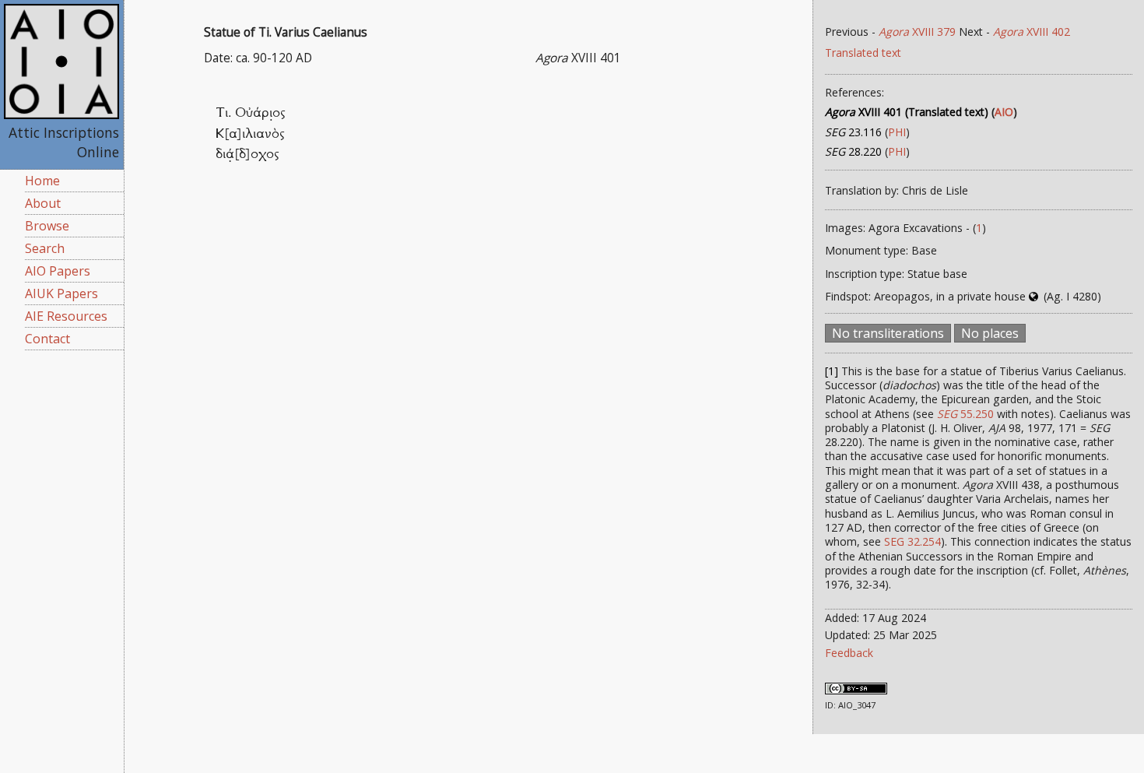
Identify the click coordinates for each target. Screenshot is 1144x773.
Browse (47, 225)
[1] (831, 371)
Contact (47, 338)
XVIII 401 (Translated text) (906, 111)
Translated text (863, 52)
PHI (897, 132)
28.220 (853, 151)
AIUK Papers (61, 293)
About (43, 203)
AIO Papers (57, 270)
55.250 (965, 413)
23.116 (853, 132)
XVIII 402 (1031, 31)
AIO (1004, 111)
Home (42, 180)
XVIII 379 (917, 31)
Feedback (849, 652)
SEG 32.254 (912, 541)
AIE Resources (66, 316)
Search (45, 248)
